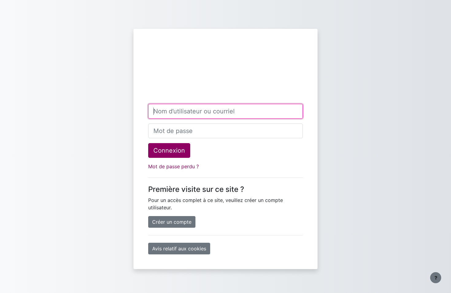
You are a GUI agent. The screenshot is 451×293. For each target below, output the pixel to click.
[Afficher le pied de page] (435, 277)
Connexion (169, 150)
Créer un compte (171, 222)
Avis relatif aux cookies (179, 248)
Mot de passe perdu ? (173, 166)
